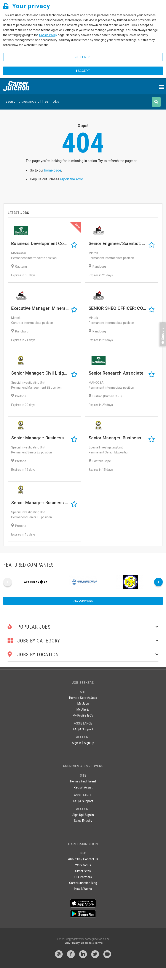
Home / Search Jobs (83, 697)
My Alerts (83, 709)
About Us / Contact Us (83, 859)
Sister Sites (83, 871)
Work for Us (83, 865)
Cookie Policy (48, 35)
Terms (98, 942)
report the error (71, 179)
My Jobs (83, 703)
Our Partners (83, 877)
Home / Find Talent (83, 781)
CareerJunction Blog (83, 883)
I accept (83, 71)
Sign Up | (78, 815)
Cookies (86, 942)
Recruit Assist (83, 787)
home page (52, 170)
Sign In (76, 743)
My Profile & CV (83, 715)
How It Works (83, 888)
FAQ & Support (83, 729)
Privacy (75, 942)
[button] (161, 349)
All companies (83, 600)
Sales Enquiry (83, 820)
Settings (83, 57)
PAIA (67, 942)
